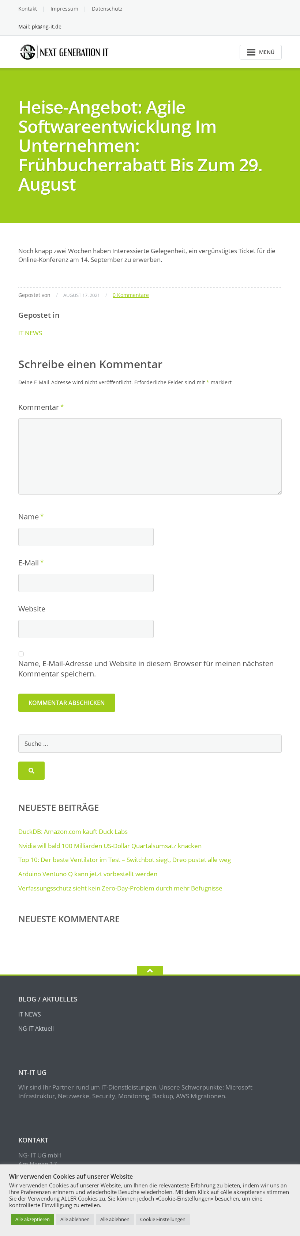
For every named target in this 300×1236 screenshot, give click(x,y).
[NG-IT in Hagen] (65, 51)
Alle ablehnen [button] (75, 1219)
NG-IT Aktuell (36, 1029)
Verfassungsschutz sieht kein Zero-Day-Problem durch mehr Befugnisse (120, 888)
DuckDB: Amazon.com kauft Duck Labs (73, 831)
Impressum (64, 8)
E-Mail (28, 563)
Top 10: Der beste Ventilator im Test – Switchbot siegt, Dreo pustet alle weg (124, 859)
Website (31, 609)
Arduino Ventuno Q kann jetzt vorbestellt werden (87, 874)
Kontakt (27, 8)
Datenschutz (107, 8)
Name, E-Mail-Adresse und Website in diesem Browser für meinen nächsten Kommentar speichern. (146, 669)
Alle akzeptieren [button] (32, 1219)
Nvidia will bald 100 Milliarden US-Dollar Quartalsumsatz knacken (110, 846)
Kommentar (38, 407)
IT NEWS (30, 333)
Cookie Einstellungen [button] (162, 1219)
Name (28, 517)
